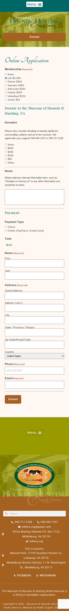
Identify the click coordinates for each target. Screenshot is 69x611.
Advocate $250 (16, 89)
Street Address (13, 290)
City (7, 315)
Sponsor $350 (16, 85)
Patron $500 (15, 81)
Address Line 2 (14, 302)
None (11, 74)
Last (7, 270)
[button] (34, 4)
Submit (13, 399)
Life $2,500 (14, 78)
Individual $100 (17, 96)
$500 (10, 148)
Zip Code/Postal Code (18, 339)
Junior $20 (14, 99)
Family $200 (15, 92)
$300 (10, 152)
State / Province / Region (19, 327)
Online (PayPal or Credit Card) (26, 230)
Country (9, 351)
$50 (10, 159)
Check (11, 227)
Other (11, 162)
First (7, 258)
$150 (10, 155)
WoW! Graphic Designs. (51, 607)
